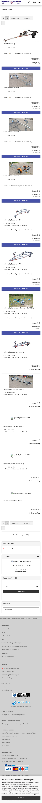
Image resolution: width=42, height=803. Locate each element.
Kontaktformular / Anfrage (11, 668)
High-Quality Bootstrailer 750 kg (13, 264)
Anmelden (21, 592)
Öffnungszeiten (6, 629)
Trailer (4, 687)
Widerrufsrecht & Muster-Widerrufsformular (14, 646)
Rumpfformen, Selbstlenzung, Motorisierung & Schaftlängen (19, 733)
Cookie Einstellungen (8, 656)
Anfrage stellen (9, 549)
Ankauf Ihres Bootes (8, 671)
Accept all (21, 798)
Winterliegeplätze (7, 690)
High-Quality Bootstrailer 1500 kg (13, 389)
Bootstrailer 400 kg (9, 44)
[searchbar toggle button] (29, 2)
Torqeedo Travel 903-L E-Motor (21, 565)
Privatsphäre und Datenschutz (10, 649)
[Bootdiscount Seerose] (10, 2)
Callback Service (6, 636)
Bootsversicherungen (21, 698)
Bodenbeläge (6, 742)
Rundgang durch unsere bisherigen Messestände (16, 724)
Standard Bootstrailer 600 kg (12, 132)
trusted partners (21, 784)
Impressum (5, 653)
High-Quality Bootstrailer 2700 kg (13, 463)
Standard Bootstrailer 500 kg (12, 88)
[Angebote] (38, 557)
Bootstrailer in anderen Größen (12, 501)
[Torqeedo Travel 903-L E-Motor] (21, 561)
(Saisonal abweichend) (25, 53)
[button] (4, 18)
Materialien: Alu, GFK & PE (9, 736)
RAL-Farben (5, 745)
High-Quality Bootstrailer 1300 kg (13, 352)
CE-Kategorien (6, 739)
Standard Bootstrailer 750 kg (12, 176)
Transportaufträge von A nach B (11, 678)
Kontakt (4, 632)
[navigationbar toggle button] (39, 2)
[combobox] (16, 18)
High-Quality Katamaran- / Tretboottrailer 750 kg (18, 308)
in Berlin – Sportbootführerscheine (21, 706)
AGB (3, 639)
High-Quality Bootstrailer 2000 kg (13, 426)
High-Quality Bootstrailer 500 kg (13, 220)
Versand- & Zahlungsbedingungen (11, 643)
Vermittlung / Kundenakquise (10, 675)
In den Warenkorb (21, 68)
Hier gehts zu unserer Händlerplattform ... (14, 714)
